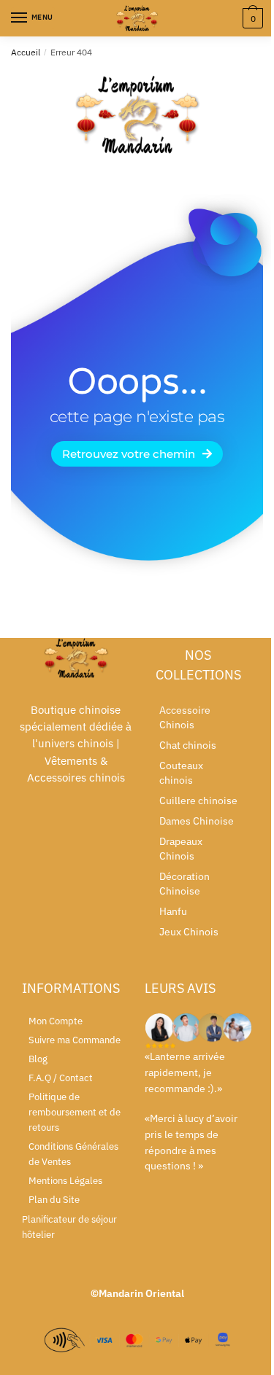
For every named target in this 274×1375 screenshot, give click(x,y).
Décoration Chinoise (184, 883)
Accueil (25, 52)
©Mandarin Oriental (137, 1293)
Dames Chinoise (196, 820)
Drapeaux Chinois (180, 848)
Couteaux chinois (181, 773)
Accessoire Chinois (184, 717)
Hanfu (173, 911)
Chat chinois (187, 745)
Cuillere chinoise (198, 800)
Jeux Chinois (188, 931)
